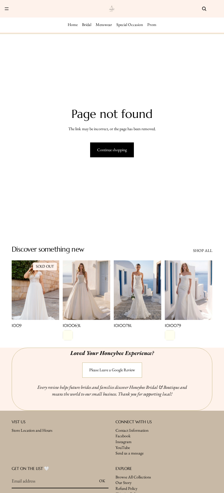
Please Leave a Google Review (112, 369)
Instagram (124, 441)
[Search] (204, 8)
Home (73, 24)
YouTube (123, 447)
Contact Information (132, 430)
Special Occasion (129, 24)
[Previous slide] (18, 290)
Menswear (104, 24)
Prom (151, 24)
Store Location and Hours (32, 430)
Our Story (124, 482)
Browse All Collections (133, 476)
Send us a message (130, 453)
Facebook (123, 435)
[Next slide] (52, 290)
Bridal (86, 24)
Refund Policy (126, 488)
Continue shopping (112, 149)
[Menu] (6, 8)
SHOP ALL (202, 250)
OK (102, 480)
